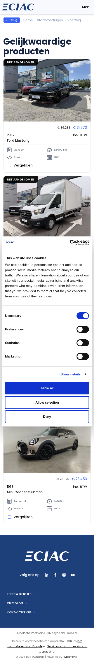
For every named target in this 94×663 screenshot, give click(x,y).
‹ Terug (11, 20)
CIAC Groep (15, 603)
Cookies (72, 633)
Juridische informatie (30, 633)
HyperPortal (70, 657)
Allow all (47, 388)
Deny (47, 416)
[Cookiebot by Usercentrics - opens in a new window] (70, 242)
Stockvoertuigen (50, 20)
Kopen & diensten (19, 594)
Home (28, 20)
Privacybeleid (56, 633)
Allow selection (47, 402)
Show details (70, 374)
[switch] (83, 329)
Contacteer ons (19, 612)
